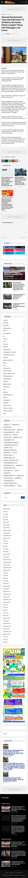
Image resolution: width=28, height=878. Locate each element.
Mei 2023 (14, 610)
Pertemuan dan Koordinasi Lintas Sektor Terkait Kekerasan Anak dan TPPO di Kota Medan (13, 752)
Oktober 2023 (14, 596)
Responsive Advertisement (14, 9)
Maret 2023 (14, 615)
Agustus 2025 (14, 538)
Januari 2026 (14, 527)
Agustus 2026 (14, 509)
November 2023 (14, 594)
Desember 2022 (14, 623)
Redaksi (12, 872)
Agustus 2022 (14, 634)
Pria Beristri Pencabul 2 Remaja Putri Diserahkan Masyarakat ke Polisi (19, 305)
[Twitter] (6, 161)
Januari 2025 (14, 557)
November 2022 (14, 626)
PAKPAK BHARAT (14, 378)
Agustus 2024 (14, 570)
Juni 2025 (14, 543)
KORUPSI (14, 344)
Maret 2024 (14, 583)
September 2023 (14, 599)
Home (6, 872)
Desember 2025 (14, 530)
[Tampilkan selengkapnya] (19, 161)
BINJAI (14, 330)
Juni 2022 (14, 639)
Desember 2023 (14, 591)
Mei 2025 (14, 546)
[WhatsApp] (9, 161)
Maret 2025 (14, 551)
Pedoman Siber (19, 872)
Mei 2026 (14, 517)
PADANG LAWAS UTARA (14, 373)
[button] (2, 2)
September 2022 (14, 631)
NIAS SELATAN (14, 368)
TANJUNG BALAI (14, 405)
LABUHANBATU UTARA (14, 355)
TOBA (14, 413)
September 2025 (14, 535)
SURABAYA (14, 402)
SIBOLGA (14, 397)
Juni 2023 (14, 607)
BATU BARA (14, 325)
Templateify (11, 875)
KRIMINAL (9, 14)
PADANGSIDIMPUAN (14, 376)
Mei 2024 (14, 578)
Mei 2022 (14, 642)
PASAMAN (14, 381)
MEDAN (14, 363)
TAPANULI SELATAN (14, 408)
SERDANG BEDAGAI (14, 395)
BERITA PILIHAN (14, 328)
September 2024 (14, 567)
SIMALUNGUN (14, 400)
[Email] (16, 161)
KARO (14, 341)
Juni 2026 (14, 514)
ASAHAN (14, 320)
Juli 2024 (14, 573)
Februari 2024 (14, 586)
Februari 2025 (14, 554)
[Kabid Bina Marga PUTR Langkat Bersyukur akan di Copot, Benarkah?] (7, 297)
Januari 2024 (14, 588)
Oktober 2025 (14, 533)
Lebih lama (23, 237)
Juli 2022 (14, 636)
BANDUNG (14, 323)
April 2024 (14, 580)
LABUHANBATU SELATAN (14, 352)
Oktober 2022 (14, 628)
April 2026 (14, 519)
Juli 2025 (14, 541)
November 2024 (14, 562)
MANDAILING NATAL (14, 360)
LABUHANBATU (14, 349)
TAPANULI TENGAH (14, 410)
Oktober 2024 (14, 565)
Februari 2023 (14, 618)
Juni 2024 (14, 575)
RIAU (14, 389)
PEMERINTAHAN (14, 384)
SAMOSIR (14, 392)
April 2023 (14, 613)
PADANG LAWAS (14, 370)
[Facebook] (2, 161)
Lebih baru (5, 237)
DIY (14, 336)
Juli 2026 (14, 511)
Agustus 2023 (14, 602)
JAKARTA (14, 339)
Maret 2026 (14, 522)
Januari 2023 (14, 620)
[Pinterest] (13, 161)
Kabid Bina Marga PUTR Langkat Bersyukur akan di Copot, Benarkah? (19, 296)
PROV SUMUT (14, 386)
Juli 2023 (14, 604)
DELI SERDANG (14, 333)
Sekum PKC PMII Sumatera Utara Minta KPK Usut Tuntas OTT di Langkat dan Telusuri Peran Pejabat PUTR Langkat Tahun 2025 (19, 286)
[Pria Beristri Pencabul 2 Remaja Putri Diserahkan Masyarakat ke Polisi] (7, 306)
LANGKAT (13, 157)
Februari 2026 (14, 525)
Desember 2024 (14, 559)
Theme (23, 875)
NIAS (14, 365)
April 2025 (14, 548)
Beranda (3, 14)
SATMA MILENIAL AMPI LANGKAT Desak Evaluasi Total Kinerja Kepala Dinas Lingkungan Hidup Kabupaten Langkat (20, 181)
